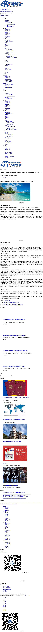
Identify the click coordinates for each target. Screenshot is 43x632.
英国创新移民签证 (10, 26)
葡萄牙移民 (7, 44)
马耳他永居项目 (10, 22)
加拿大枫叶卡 (7, 519)
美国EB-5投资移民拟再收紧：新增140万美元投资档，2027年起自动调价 (17, 494)
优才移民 (4, 540)
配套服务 (7, 72)
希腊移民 (7, 42)
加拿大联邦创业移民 (11, 54)
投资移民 (4, 511)
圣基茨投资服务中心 (7, 589)
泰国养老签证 (10, 64)
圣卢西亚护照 (7, 538)
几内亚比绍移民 (8, 69)
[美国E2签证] (15, 460)
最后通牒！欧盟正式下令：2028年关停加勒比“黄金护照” (14, 492)
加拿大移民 (7, 53)
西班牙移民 (7, 45)
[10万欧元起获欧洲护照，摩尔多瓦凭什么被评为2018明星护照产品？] (15, 395)
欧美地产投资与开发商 (9, 84)
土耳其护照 (7, 531)
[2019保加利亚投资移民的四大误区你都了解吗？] (15, 439)
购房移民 (4, 522)
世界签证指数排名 (8, 81)
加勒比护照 (7, 300)
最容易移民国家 (8, 79)
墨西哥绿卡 (7, 547)
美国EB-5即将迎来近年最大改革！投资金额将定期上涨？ (14, 495)
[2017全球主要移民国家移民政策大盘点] (15, 482)
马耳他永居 (7, 518)
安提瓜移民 (7, 34)
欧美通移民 (5, 591)
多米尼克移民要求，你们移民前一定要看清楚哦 (13, 304)
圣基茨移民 (7, 32)
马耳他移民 (7, 21)
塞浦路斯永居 (7, 523)
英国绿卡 (7, 515)
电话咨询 (4, 597)
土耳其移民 (7, 37)
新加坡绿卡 (7, 514)
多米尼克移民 (7, 36)
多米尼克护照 (7, 535)
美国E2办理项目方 (8, 87)
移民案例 (7, 508)
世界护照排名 (7, 76)
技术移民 (4, 606)
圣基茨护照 (7, 534)
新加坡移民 (7, 20)
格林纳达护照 (7, 530)
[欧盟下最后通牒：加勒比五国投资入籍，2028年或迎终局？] (11, 332)
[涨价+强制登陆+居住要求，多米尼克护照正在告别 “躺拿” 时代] (11, 348)
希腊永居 (7, 524)
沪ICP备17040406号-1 (25, 595)
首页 (3, 17)
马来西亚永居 (7, 67)
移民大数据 (5, 75)
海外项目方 (7, 85)
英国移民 (7, 25)
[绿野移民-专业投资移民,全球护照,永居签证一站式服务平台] (21, 164)
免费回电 (4, 610)
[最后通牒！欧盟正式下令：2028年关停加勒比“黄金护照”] (11, 317)
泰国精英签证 (10, 134)
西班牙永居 (7, 526)
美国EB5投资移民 (10, 50)
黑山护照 (7, 536)
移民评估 (4, 609)
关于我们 (4, 83)
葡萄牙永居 (7, 527)
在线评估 (7, 510)
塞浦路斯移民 (7, 40)
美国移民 (7, 48)
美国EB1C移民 (10, 52)
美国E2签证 (9, 49)
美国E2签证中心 (6, 586)
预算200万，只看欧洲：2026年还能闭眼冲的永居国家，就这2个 (15, 496)
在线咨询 (4, 600)
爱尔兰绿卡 (7, 516)
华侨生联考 (7, 68)
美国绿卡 (7, 512)
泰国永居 (7, 61)
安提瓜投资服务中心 (7, 587)
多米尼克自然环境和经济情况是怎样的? (12, 302)
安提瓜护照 (7, 532)
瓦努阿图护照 (7, 539)
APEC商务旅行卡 (8, 71)
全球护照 (4, 528)
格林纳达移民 (7, 29)
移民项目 (4, 598)
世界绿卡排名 (7, 77)
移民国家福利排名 (8, 80)
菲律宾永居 (7, 65)
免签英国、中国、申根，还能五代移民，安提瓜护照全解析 (14, 498)
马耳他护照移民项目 (11, 24)
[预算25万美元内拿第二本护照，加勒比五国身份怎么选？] (11, 363)
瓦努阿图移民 (7, 30)
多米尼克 (4, 177)
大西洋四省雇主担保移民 (12, 57)
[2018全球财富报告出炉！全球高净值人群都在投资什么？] (15, 417)
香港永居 (7, 60)
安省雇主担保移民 (10, 56)
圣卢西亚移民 (7, 33)
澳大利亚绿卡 (7, 520)
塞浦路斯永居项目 (10, 41)
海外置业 (4, 73)
